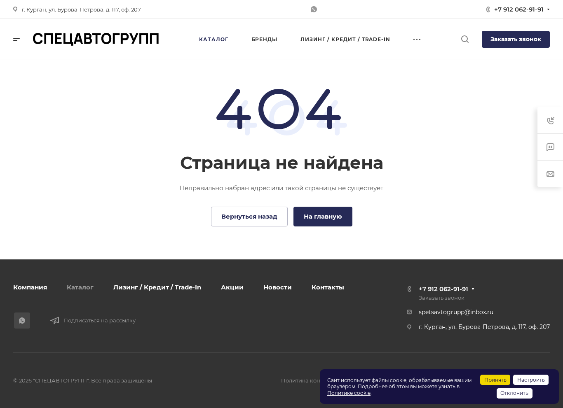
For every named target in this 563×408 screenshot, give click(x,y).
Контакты (328, 287)
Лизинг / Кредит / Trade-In (157, 287)
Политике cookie (349, 393)
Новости (277, 287)
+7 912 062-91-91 (519, 9)
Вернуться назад (249, 216)
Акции (232, 287)
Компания (30, 287)
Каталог (80, 287)
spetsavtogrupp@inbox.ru (456, 312)
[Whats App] (314, 9)
